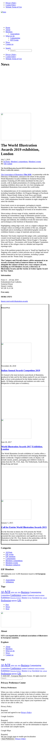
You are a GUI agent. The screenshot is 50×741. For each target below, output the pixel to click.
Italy (30, 597)
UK (19, 600)
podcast (45, 597)
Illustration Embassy (15, 597)
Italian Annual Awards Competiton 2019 (20, 370)
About (8, 30)
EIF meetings (10, 556)
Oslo (41, 597)
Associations (15, 34)
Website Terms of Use (14, 7)
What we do (10, 36)
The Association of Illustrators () (16, 175)
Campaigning (15, 38)
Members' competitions (19, 162)
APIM (12, 592)
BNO (19, 592)
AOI (7, 592)
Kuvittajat (35, 598)
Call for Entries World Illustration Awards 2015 (24, 527)
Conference (15, 595)
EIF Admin (8, 164)
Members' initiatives (13, 565)
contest (24, 595)
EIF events (9, 554)
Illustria (24, 598)
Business (25, 592)
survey (14, 600)
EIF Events (14, 40)
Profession (6, 600)
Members (9, 32)
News (8, 42)
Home (8, 28)
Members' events (35, 162)
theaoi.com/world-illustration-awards (14, 301)
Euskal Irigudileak (39, 595)
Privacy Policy (11, 3)
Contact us (9, 44)
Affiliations (10, 582)
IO (28, 597)
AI (2, 591)
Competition (5, 595)
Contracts (30, 595)
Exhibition (5, 597)
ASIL (16, 592)
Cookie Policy (11, 5)
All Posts (6, 162)
